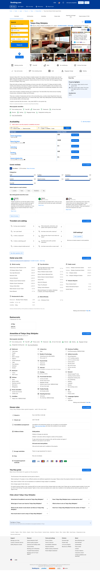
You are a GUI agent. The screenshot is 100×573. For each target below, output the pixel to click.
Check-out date (14, 32)
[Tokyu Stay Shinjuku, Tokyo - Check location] (31, 26)
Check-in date (14, 28)
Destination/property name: (17, 24)
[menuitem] (13, 6)
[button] (19, 39)
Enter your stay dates (40, 426)
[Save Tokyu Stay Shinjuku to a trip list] (82, 22)
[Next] (89, 39)
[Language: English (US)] (59, 2)
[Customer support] (63, 2)
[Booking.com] (16, 3)
